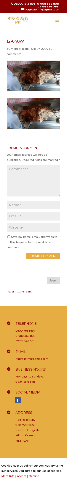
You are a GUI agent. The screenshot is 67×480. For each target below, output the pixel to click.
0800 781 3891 (25, 330)
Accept (21, 476)
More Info (8, 476)
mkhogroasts (20, 49)
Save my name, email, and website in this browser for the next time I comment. (32, 242)
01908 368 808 (48, 3)
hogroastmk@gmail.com (31, 359)
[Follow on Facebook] (18, 400)
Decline (34, 476)
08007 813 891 (24, 3)
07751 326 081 (47, 6)
